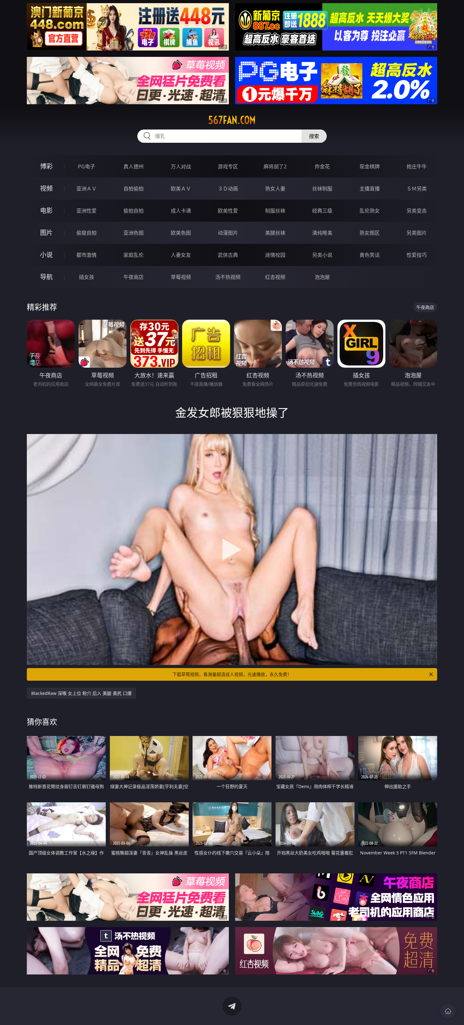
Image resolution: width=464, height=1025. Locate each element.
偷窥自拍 (86, 232)
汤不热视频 (228, 277)
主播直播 (370, 188)
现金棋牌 (370, 166)
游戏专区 (228, 166)
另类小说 (322, 254)
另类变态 (417, 210)
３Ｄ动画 (228, 188)
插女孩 (86, 277)
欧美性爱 (228, 210)
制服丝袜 (275, 210)
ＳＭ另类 (417, 188)
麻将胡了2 (275, 166)
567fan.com (232, 120)
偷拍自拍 (133, 210)
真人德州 (133, 166)
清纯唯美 (322, 232)
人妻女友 (181, 254)
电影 (46, 210)
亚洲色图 (133, 232)
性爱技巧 (417, 254)
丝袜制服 (322, 188)
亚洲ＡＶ (86, 188)
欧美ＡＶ (181, 188)
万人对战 (181, 166)
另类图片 (417, 232)
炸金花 (322, 166)
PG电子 (86, 166)
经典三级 (322, 210)
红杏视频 (275, 277)
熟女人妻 (275, 188)
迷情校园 (275, 254)
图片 (46, 232)
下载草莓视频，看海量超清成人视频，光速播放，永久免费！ (232, 674)
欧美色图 (181, 232)
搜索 (314, 136)
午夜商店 (133, 277)
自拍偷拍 (133, 188)
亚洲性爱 (86, 210)
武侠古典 (228, 254)
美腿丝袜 (275, 232)
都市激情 (86, 254)
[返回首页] (447, 1011)
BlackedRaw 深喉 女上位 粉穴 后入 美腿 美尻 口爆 (81, 693)
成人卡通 (181, 210)
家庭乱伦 (133, 254)
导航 (46, 277)
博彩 (46, 166)
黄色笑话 (370, 254)
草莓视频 (181, 277)
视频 (46, 188)
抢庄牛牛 (417, 166)
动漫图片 (228, 232)
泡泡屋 (322, 277)
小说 (46, 254)
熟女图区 (370, 232)
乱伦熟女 (370, 210)
